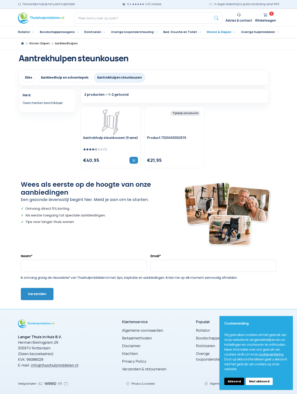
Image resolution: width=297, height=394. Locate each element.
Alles (28, 77)
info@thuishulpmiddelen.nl (54, 365)
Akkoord (234, 381)
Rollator (203, 330)
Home (22, 43)
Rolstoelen (205, 345)
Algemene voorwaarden (142, 330)
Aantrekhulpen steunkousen (119, 77)
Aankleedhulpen (66, 43)
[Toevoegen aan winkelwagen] (133, 160)
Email (155, 256)
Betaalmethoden (137, 338)
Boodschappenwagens (215, 338)
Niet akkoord (259, 381)
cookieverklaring (270, 354)
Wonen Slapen (39, 43)
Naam (26, 256)
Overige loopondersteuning (212, 356)
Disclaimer (131, 345)
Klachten (130, 353)
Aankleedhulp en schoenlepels (65, 77)
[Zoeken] (216, 17)
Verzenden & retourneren (144, 369)
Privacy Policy (134, 361)
